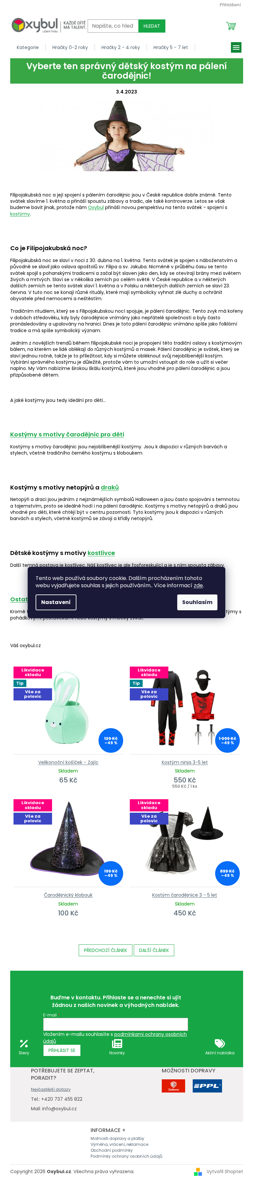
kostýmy (20, 214)
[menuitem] (28, 47)
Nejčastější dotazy (50, 1089)
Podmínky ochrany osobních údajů (126, 1156)
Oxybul (96, 207)
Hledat (152, 26)
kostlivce (101, 553)
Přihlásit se (61, 1050)
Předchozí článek (105, 950)
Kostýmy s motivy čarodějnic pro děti (67, 434)
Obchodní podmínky (112, 1150)
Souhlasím (197, 602)
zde (198, 585)
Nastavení (56, 602)
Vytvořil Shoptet (225, 1171)
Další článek (154, 950)
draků (110, 487)
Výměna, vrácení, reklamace (119, 1144)
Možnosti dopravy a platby (117, 1138)
